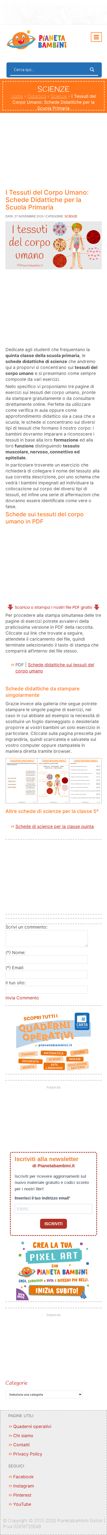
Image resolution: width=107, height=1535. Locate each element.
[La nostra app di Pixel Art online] (53, 1269)
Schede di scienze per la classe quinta (54, 826)
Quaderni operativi (32, 1426)
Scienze (59, 96)
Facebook (23, 1476)
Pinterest (22, 1495)
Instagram (23, 1485)
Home (17, 96)
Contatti (21, 1444)
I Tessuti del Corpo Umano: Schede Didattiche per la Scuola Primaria (47, 199)
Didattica (37, 96)
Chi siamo (23, 1435)
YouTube (22, 1504)
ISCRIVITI (53, 1224)
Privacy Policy (27, 1454)
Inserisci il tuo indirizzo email (42, 1198)
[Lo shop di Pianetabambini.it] (53, 1042)
